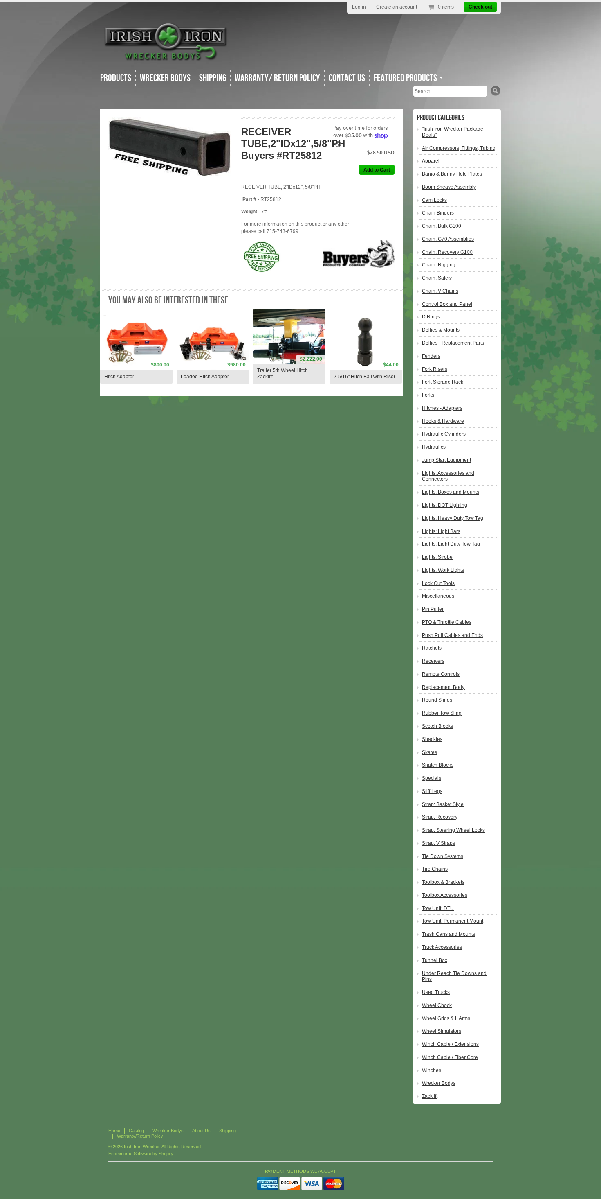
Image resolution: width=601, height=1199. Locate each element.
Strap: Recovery (439, 817)
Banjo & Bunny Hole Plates (452, 174)
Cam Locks (434, 200)
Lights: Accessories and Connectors (448, 476)
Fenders (431, 356)
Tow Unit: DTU (438, 908)
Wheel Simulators (441, 1031)
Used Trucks (436, 992)
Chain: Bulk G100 (441, 226)
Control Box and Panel (447, 304)
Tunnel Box (434, 960)
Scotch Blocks (437, 726)
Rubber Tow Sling (442, 713)
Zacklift (429, 1096)
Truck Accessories (442, 947)
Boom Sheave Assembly (449, 187)
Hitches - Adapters (442, 408)
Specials (431, 778)
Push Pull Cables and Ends (452, 635)
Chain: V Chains (440, 291)
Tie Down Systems (442, 856)
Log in (359, 7)
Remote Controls (441, 674)
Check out (480, 7)
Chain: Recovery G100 (447, 252)
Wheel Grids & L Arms (446, 1018)
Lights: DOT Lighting (444, 505)
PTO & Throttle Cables (446, 622)
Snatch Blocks (437, 765)
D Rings (431, 317)
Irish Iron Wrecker (141, 1146)
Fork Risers (434, 369)
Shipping (212, 78)
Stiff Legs (432, 791)
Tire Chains (435, 869)
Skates (429, 752)
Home (114, 1130)
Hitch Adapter (119, 376)
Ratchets (432, 648)
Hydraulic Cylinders (444, 434)
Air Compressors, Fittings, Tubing (459, 148)
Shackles (432, 739)
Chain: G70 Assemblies (448, 239)
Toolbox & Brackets (443, 882)
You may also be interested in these (168, 300)
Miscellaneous (438, 596)
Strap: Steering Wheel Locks (453, 830)
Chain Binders (438, 213)
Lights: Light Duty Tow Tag (451, 544)
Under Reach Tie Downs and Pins (454, 976)
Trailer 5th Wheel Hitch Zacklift (282, 373)
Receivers (433, 661)
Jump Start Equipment (446, 460)
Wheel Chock (437, 1005)
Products (115, 78)
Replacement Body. (443, 687)
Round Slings (437, 700)
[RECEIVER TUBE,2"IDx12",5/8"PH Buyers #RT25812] (170, 155)
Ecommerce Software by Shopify (140, 1153)
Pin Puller (433, 609)
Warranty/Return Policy (140, 1136)
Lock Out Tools (438, 583)
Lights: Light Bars (441, 531)
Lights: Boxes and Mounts (450, 492)
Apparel (431, 161)
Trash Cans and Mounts (448, 934)
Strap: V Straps (438, 843)
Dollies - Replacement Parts (453, 343)
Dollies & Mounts (441, 330)
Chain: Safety (437, 278)
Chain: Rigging (438, 265)
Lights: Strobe (437, 557)
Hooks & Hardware (443, 421)
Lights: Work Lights (443, 570)
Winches (431, 1070)
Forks (428, 395)
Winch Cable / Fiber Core (450, 1057)
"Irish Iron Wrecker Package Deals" (452, 132)
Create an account (396, 7)
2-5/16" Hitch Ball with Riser (364, 376)
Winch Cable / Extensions (450, 1044)
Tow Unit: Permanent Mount (452, 921)
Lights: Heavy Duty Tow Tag (452, 518)
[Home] (165, 57)
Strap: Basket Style (443, 804)
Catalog (136, 1130)
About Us (201, 1130)
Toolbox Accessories (444, 895)
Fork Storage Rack (442, 382)
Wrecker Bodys (165, 78)
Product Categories (440, 117)
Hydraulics (434, 447)
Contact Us (347, 78)
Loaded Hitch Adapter (205, 376)
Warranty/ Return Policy (277, 78)
